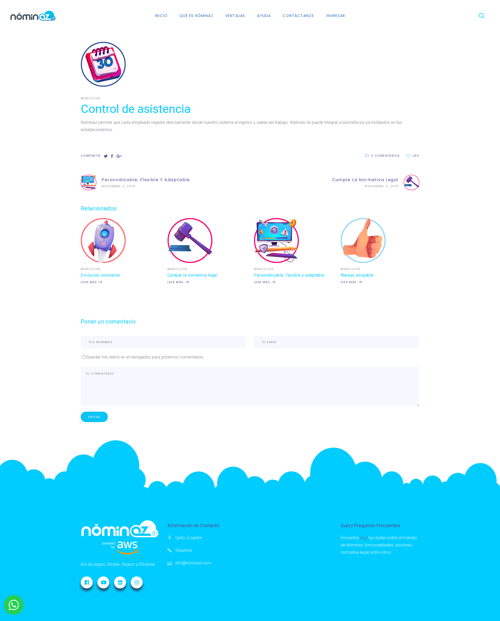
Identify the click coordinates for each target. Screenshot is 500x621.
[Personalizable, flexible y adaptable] (276, 261)
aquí (363, 537)
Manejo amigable (357, 275)
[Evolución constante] (103, 261)
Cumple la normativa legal (192, 275)
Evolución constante (100, 275)
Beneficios (91, 98)
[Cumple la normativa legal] (190, 261)
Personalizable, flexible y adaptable (289, 275)
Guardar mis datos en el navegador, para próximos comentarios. (145, 357)
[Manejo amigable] (363, 261)
